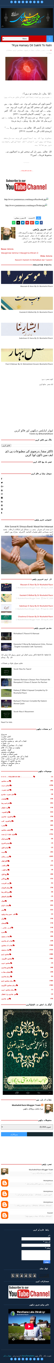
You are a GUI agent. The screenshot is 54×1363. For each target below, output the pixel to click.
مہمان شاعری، (5, 976)
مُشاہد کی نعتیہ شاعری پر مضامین (14, 756)
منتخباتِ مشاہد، (6, 972)
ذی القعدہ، (4, 870)
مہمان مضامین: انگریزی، (8, 985)
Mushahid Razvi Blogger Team (26, 1105)
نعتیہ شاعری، (5, 999)
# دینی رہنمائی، (20, 218)
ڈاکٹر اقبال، (4, 861)
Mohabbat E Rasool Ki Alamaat (26, 633)
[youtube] (26, 2)
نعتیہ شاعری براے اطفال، (8, 994)
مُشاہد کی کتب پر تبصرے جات (12, 758)
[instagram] (23, 2)
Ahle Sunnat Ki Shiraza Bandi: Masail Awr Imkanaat (29, 526)
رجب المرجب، (5, 883)
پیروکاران (14, 1134)
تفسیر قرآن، (5, 839)
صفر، (2, 910)
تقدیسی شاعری (7, 738)
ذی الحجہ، (4, 865)
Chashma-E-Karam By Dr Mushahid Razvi (35, 616)
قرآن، (2, 919)
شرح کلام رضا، (5, 892)
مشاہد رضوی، (29, 50)
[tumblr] (38, 2)
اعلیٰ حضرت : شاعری (7, 794)
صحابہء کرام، (5, 905)
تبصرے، (3, 825)
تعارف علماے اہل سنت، (8, 834)
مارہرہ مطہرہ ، (6, 928)
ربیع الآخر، (4, 879)
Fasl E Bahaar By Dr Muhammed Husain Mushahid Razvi (29, 364)
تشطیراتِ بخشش (8, 752)
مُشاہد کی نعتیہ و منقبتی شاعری (13, 741)
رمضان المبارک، (5, 888)
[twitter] (15, 2)
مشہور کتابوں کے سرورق (11, 760)
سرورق (4, 734)
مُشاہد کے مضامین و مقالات (12, 745)
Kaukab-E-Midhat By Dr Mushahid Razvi (36, 312)
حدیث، (48, 50)
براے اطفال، (4, 808)
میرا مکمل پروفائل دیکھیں (33, 1108)
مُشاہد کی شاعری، (7, 941)
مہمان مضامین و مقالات (10, 763)
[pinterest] (19, 2)
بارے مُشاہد (5, 743)
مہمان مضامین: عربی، (8, 990)
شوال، (3, 901)
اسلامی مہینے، (5, 785)
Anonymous (48, 1180)
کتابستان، (4, 923)
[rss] (42, 2)
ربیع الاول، (4, 874)
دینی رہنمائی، (40, 50)
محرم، (3, 932)
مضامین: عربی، (5, 963)
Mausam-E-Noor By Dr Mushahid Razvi (36, 286)
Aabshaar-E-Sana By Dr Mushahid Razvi (36, 338)
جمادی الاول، (5, 848)
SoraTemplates (28, 1356)
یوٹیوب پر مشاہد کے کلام (10, 747)
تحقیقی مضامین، (6, 830)
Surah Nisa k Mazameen (24, 711)
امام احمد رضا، (5, 803)
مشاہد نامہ (7, 1356)
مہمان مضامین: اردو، (7, 981)
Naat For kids (6, 722)
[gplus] (30, 2)
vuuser (50, 1213)
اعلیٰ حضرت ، (5, 790)
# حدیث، (31, 218)
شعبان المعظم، (5, 896)
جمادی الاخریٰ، (5, 843)
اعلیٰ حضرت (6, 736)
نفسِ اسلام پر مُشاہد (9, 754)
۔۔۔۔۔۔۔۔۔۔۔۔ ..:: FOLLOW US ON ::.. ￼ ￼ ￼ (17, 777)
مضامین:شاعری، (6, 968)
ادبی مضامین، (5, 781)
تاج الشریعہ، (5, 812)
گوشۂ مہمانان (6, 765)
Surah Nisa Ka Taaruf (22, 669)
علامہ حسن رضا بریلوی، (8, 914)
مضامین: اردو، (18, 50)
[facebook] (11, 2)
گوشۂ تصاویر (6, 749)
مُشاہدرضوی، (5, 950)
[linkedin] (34, 2)
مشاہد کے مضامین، (7, 945)
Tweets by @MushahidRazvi (41, 433)
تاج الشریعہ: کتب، (6, 821)
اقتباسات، (4, 799)
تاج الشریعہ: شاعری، (7, 817)
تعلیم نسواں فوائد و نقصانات (12, 663)
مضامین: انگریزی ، (6, 959)
